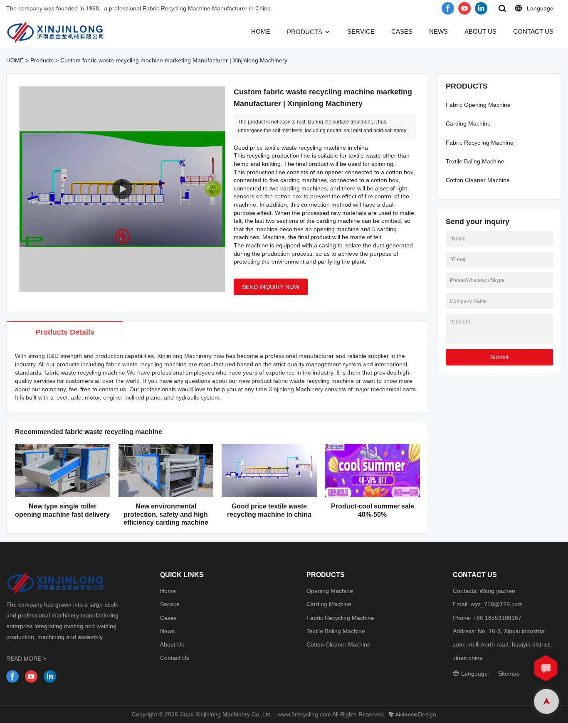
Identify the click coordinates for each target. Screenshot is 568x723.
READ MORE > (26, 658)
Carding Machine (468, 123)
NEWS (438, 31)
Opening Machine (329, 590)
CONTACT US (533, 31)
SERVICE (361, 31)
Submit (499, 357)
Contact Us (174, 657)
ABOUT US (480, 31)
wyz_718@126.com (497, 604)
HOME (260, 31)
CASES (401, 31)
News (167, 631)
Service (170, 604)
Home (168, 590)
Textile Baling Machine (475, 161)
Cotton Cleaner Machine (478, 180)
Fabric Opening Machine (478, 104)
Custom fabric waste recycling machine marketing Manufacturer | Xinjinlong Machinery (173, 60)
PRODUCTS (304, 31)
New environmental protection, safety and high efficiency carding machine (165, 514)
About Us (172, 644)
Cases (168, 617)
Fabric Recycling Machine (480, 142)
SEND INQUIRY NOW (270, 287)
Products (42, 60)
